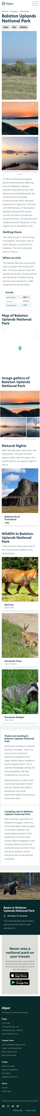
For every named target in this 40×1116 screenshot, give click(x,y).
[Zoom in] (35, 330)
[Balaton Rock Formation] (20, 490)
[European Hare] (20, 635)
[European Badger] (20, 691)
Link (24, 297)
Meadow (23, 27)
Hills (14, 27)
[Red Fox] (20, 579)
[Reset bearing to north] (35, 337)
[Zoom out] (35, 333)
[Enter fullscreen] (4, 330)
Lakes (6, 27)
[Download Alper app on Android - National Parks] (20, 980)
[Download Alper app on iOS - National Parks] (20, 973)
